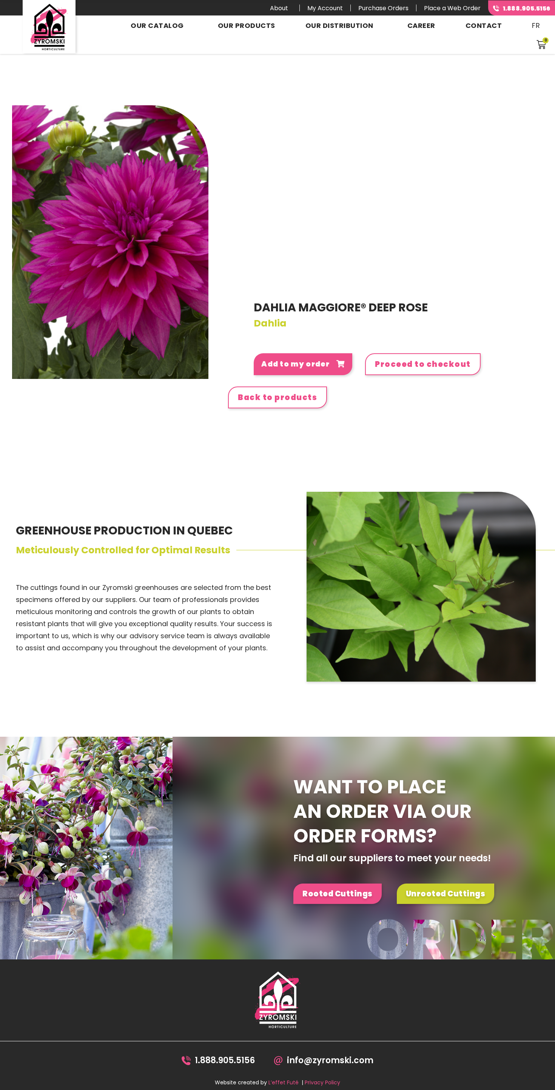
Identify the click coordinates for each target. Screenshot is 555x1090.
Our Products (246, 25)
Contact (484, 25)
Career (421, 25)
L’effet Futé (283, 1082)
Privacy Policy (322, 1082)
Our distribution (339, 25)
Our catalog (157, 25)
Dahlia (270, 323)
